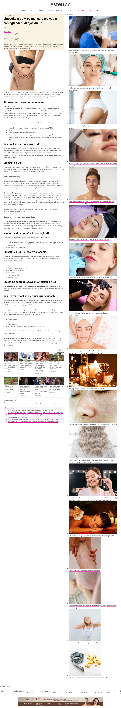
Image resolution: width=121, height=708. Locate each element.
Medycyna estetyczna (84, 10)
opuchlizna (56, 288)
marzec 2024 (12, 400)
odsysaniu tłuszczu (41, 181)
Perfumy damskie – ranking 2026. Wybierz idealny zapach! (87, 389)
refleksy (2, 691)
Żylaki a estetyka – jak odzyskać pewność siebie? (84, 571)
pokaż (13, 106)
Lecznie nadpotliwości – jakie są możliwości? (83, 643)
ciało (41, 155)
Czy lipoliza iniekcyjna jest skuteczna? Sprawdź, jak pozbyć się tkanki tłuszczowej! (33, 419)
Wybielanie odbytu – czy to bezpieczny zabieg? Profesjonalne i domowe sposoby (33, 422)
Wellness (70, 10)
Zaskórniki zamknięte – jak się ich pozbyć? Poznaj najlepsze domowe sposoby (93, 424)
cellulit (30, 305)
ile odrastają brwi (18, 691)
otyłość (6, 111)
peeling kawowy (29, 310)
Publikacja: (11, 34)
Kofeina (37, 310)
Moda (98, 10)
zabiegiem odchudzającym (33, 338)
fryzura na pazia (45, 691)
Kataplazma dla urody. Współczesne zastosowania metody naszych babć (30, 410)
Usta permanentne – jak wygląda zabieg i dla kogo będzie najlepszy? (90, 277)
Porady (50, 10)
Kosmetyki (59, 10)
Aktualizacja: (12, 39)
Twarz (23, 10)
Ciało (32, 10)
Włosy (41, 10)
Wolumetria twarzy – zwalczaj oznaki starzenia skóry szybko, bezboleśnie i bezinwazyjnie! (35, 412)
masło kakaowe (12, 324)
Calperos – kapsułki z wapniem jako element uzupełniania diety (88, 678)
